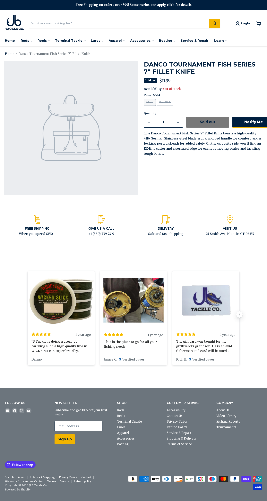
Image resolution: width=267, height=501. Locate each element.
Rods (25, 41)
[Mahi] (150, 106)
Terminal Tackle (69, 41)
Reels (43, 41)
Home (10, 41)
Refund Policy (177, 427)
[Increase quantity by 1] (178, 122)
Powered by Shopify (18, 489)
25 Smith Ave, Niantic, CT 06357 (230, 234)
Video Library (226, 416)
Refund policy (83, 481)
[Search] (214, 23)
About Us (222, 410)
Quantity (150, 113)
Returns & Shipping (42, 477)
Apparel (116, 41)
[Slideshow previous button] (27, 314)
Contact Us (175, 416)
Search (9, 477)
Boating (166, 41)
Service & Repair (194, 41)
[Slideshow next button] (239, 314)
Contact (86, 477)
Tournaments (226, 427)
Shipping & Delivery (182, 438)
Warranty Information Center (24, 481)
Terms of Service (179, 444)
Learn (219, 41)
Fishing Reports (228, 421)
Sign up (65, 439)
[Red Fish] (165, 106)
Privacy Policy (177, 421)
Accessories (140, 41)
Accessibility (176, 410)
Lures (96, 41)
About (21, 477)
